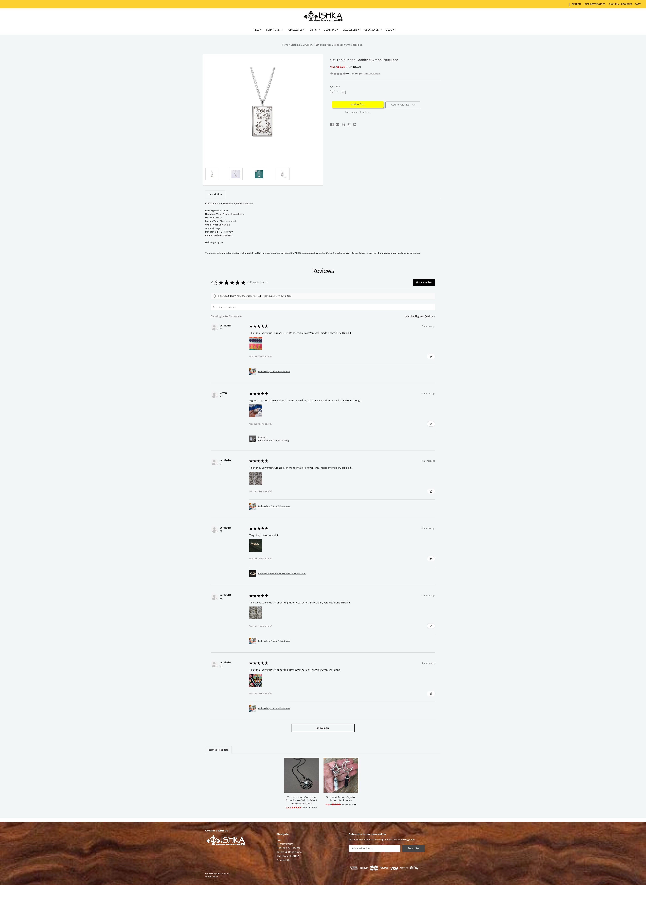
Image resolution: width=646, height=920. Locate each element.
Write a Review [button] (372, 73)
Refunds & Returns (288, 847)
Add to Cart (301, 778)
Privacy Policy (285, 843)
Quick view (302, 772)
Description (215, 194)
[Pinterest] (354, 124)
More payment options (357, 112)
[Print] (343, 124)
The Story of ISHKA (288, 856)
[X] (349, 124)
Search (576, 4)
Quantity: (335, 86)
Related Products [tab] (218, 749)
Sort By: (410, 316)
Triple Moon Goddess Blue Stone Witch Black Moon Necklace (301, 800)
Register (626, 4)
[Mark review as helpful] (431, 356)
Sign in (613, 4)
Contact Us (283, 860)
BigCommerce (222, 874)
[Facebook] (332, 124)
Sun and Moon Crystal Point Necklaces (341, 798)
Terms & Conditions (289, 852)
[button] (267, 282)
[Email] (337, 124)
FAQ (279, 839)
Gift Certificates (594, 4)
